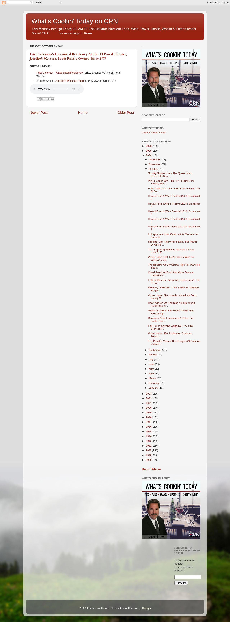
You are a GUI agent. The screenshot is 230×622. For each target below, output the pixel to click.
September (155, 350)
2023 (149, 393)
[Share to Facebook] (49, 99)
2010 (149, 455)
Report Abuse (151, 469)
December (155, 159)
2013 (149, 441)
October (154, 169)
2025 (149, 150)
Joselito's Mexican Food (69, 80)
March (153, 378)
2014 (149, 436)
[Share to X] (45, 99)
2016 (149, 427)
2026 (149, 146)
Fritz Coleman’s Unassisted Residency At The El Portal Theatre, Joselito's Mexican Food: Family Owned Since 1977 (78, 56)
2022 (149, 398)
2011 (149, 450)
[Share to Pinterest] (52, 99)
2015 (149, 431)
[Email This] (39, 99)
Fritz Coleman (44, 72)
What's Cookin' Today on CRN (74, 21)
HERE (54, 33)
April (152, 373)
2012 (149, 445)
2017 (149, 422)
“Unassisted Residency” (69, 72)
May (151, 368)
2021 (149, 403)
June (152, 364)
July (151, 359)
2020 (149, 407)
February (154, 383)
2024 (149, 155)
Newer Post (39, 112)
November (155, 164)
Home (82, 112)
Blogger (146, 608)
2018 (149, 417)
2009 (149, 460)
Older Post (126, 112)
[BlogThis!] (42, 99)
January (154, 387)
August (153, 354)
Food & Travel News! (154, 132)
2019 (149, 412)
